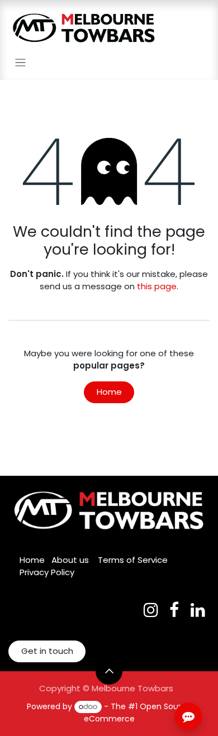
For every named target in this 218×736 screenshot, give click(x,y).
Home (109, 392)
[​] (151, 610)
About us (70, 560)
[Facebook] (174, 610)
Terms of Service (133, 560)
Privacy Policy (47, 572)
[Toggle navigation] (20, 62)
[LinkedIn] (198, 610)
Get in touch (47, 651)
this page (157, 286)
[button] (109, 671)
